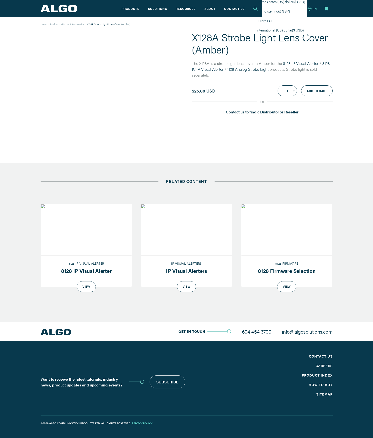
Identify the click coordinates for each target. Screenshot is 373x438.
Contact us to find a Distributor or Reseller (262, 112)
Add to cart (317, 91)
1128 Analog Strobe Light (248, 69)
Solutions (157, 8)
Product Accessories (73, 24)
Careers (324, 365)
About (209, 8)
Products (130, 8)
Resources (186, 8)
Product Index (317, 375)
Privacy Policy (142, 423)
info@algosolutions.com (307, 331)
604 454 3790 (256, 331)
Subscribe (167, 382)
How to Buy (321, 384)
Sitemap (324, 394)
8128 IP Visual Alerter (300, 63)
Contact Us (234, 8)
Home (44, 24)
